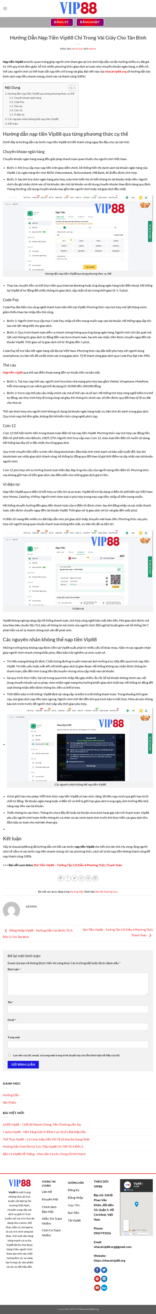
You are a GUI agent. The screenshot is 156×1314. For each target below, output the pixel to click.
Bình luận (14, 969)
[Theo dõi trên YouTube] (97, 1288)
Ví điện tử (19, 114)
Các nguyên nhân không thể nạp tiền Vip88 (33, 119)
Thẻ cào (18, 106)
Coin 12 (18, 110)
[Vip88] (78, 8)
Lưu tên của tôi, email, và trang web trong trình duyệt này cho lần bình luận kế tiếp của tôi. (66, 1055)
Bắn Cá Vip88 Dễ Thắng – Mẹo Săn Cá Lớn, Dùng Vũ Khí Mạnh (44, 1154)
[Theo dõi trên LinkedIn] (104, 1279)
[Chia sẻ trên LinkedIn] (95, 878)
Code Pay (19, 102)
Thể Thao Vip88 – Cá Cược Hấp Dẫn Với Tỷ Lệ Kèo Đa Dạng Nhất (46, 1139)
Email (12, 1019)
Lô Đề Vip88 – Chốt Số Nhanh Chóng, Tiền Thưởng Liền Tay (42, 1124)
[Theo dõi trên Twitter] (104, 1270)
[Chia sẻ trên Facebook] (67, 878)
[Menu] (5, 8)
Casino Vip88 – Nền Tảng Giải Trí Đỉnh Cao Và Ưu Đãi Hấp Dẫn (44, 1132)
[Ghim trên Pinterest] (88, 878)
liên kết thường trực (106, 891)
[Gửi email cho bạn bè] (81, 878)
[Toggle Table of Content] (70, 88)
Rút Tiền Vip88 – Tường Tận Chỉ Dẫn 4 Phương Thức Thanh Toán (78, 865)
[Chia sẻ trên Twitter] (74, 878)
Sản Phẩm (9, 1102)
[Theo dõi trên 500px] (104, 1288)
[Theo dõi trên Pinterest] (97, 1279)
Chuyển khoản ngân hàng (27, 97)
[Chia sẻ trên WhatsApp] (61, 878)
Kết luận (13, 123)
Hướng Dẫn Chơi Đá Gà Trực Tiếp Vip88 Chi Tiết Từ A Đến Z (43, 1146)
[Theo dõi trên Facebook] (97, 1270)
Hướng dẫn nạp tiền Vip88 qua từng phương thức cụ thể (41, 93)
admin (92, 48)
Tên (11, 1002)
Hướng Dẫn (76, 891)
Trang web (14, 1037)
